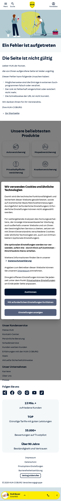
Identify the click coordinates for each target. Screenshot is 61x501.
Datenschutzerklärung (19, 261)
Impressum (24, 270)
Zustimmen (30, 292)
